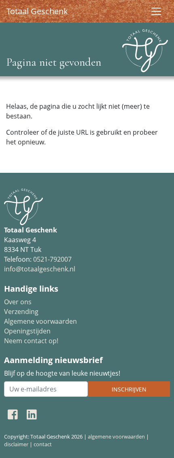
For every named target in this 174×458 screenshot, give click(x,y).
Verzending (21, 311)
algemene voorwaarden (116, 436)
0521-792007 (52, 259)
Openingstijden (27, 331)
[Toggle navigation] (156, 11)
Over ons (18, 301)
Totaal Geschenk (37, 11)
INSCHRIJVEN (129, 389)
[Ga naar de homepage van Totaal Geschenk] (145, 47)
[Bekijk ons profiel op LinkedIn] (31, 414)
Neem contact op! (31, 340)
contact (43, 444)
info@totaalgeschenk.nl (39, 268)
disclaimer (16, 444)
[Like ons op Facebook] (12, 414)
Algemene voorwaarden (40, 321)
